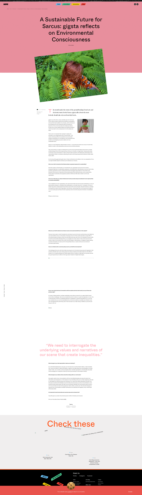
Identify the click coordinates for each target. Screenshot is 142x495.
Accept (130, 491)
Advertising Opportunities (90, 481)
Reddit (4, 285)
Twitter (4, 292)
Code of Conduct (76, 484)
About (74, 479)
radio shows (76, 368)
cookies (70, 491)
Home (8, 8)
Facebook (4, 295)
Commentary (76, 4)
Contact (99, 479)
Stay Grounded (89, 369)
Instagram (82, 476)
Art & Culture (66, 4)
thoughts (86, 368)
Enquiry (99, 484)
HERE (65, 399)
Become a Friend (76, 481)
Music (58, 4)
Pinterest (4, 288)
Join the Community (76, 483)
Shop (83, 4)
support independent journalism (18, 0)
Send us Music (100, 483)
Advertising (88, 479)
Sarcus (49, 144)
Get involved (100, 481)
